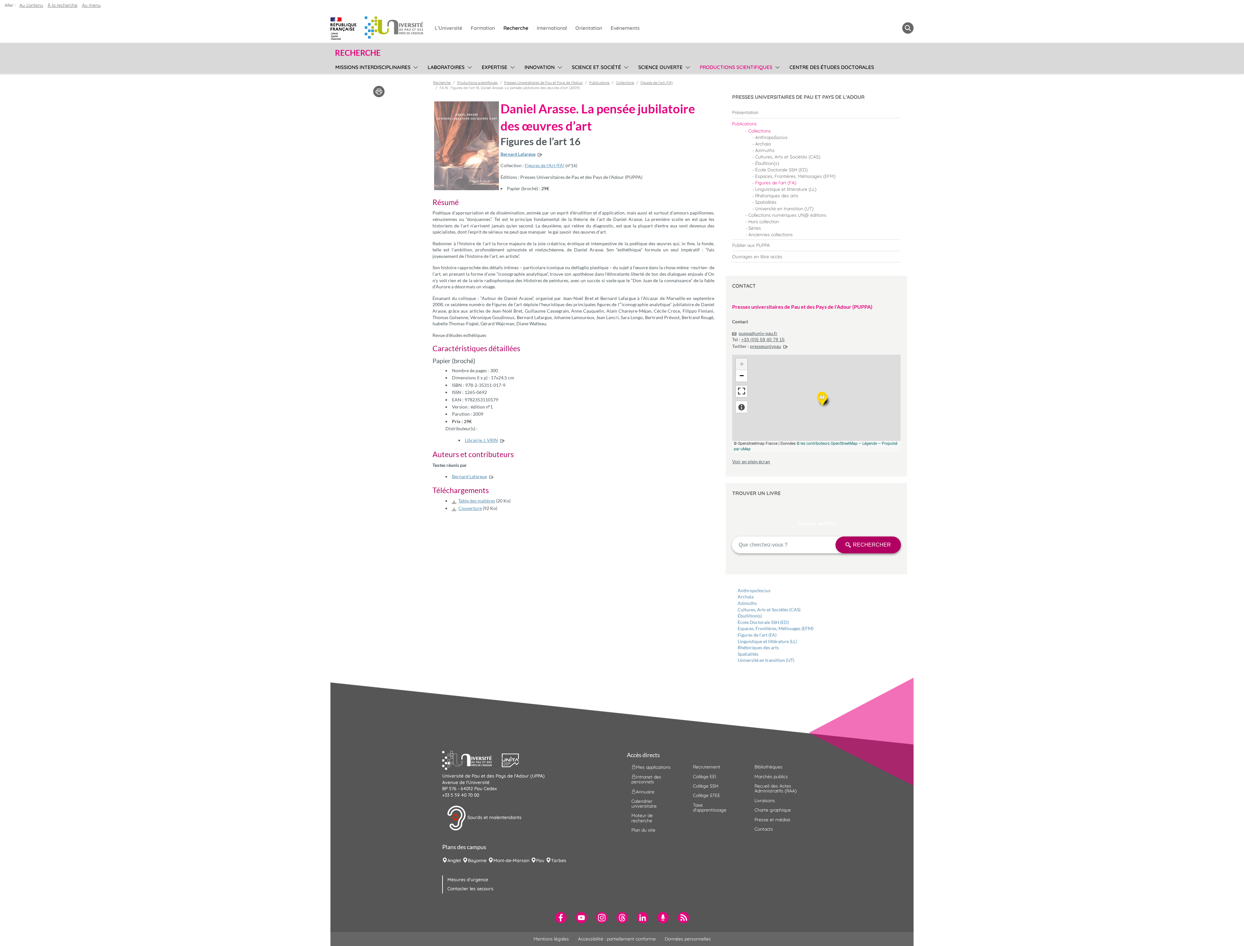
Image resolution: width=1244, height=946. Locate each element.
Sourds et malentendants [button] (494, 818)
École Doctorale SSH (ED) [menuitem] (781, 170)
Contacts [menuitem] (763, 829)
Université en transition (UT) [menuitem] (784, 209)
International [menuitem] (552, 28)
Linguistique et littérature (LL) (767, 641)
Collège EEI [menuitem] (704, 776)
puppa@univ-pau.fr (758, 333)
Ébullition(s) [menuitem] (767, 163)
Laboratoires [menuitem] (446, 67)
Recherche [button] (358, 52)
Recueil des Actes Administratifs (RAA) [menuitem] (775, 788)
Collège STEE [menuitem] (706, 795)
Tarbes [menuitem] (558, 860)
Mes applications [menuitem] (653, 767)
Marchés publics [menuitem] (771, 776)
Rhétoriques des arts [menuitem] (776, 196)
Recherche (442, 82)
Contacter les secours (470, 889)
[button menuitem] (908, 28)
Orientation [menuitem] (588, 28)
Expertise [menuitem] (494, 67)
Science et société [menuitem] (596, 67)
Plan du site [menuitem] (643, 830)
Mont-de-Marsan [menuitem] (511, 860)
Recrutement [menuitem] (706, 767)
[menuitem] (816, 112)
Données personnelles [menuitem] (688, 939)
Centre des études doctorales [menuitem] (831, 67)
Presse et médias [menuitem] (772, 820)
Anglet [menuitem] (454, 860)
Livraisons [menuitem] (764, 800)
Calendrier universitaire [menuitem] (644, 803)
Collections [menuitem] (759, 131)
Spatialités (748, 654)
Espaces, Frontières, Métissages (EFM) (775, 628)
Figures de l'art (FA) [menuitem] (775, 183)
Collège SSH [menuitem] (705, 786)
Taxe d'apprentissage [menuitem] (709, 807)
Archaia (746, 596)
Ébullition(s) (750, 615)
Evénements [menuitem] (625, 28)
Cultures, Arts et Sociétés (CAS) (769, 609)
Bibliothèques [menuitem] (768, 767)
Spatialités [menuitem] (766, 202)
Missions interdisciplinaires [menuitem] (372, 67)
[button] (472, 759)
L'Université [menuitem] (448, 28)
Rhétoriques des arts (758, 647)
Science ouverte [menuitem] (660, 67)
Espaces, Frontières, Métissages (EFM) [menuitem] (795, 176)
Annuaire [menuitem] (645, 791)
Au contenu (31, 5)
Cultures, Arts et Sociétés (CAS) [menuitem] (787, 157)
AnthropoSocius (754, 590)
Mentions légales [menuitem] (551, 939)
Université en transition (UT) (766, 660)
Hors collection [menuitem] (763, 222)
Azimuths (747, 603)
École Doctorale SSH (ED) (763, 622)
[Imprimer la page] (379, 91)
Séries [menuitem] (754, 228)
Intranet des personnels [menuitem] (646, 779)
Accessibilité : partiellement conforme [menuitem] (617, 939)
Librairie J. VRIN (481, 440)
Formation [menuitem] (483, 28)
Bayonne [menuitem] (477, 860)
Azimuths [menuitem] (765, 150)
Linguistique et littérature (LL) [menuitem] (785, 189)
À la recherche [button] (62, 5)
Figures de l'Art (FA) (544, 165)
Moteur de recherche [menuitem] (642, 818)
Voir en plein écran (751, 461)
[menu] (414, 66)
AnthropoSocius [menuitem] (771, 137)
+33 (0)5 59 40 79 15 (763, 339)
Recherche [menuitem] (515, 28)
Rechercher (872, 545)
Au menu (91, 5)
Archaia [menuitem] (763, 144)
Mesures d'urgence (467, 880)
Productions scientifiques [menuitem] (736, 67)
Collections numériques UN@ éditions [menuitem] (787, 215)
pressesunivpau (765, 346)
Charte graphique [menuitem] (772, 810)
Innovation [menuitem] (539, 67)
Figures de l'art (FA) (757, 635)
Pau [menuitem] (540, 860)
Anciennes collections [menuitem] (770, 234)
